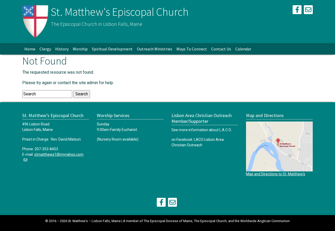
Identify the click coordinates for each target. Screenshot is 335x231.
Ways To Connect (191, 48)
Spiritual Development (112, 48)
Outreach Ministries (154, 48)
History (62, 48)
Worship (80, 48)
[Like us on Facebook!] (297, 10)
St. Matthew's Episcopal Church (119, 12)
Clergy (45, 48)
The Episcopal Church (210, 221)
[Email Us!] (308, 10)
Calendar (243, 48)
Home (29, 48)
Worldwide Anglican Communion (265, 221)
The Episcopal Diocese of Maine (168, 221)
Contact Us (221, 48)
